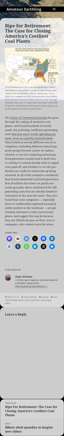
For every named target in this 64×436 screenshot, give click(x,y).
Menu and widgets (54, 12)
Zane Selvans (30, 297)
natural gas (46, 300)
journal (45, 297)
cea (55, 297)
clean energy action (14, 300)
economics (35, 300)
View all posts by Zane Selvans (30, 286)
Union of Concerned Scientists (28, 117)
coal (27, 300)
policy (7, 303)
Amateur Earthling (23, 9)
